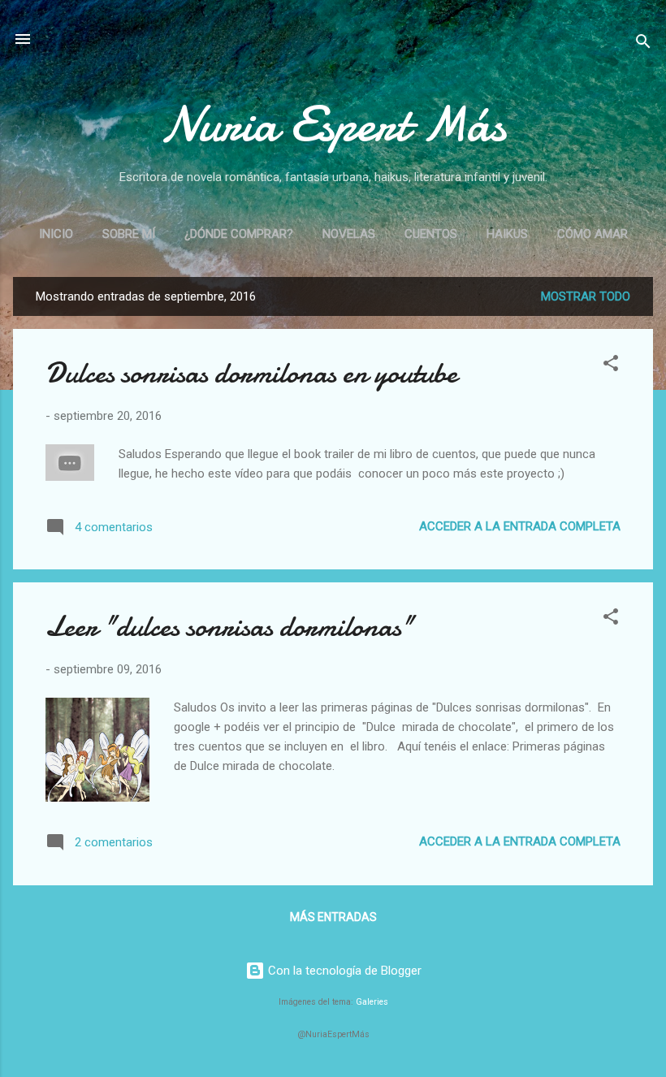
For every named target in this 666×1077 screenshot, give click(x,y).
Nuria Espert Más (333, 124)
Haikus (507, 234)
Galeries (372, 1002)
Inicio (56, 234)
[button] (611, 365)
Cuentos (430, 234)
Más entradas (333, 916)
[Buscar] (643, 44)
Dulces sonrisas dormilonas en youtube (251, 373)
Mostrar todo (585, 296)
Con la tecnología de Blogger (343, 970)
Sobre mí (128, 234)
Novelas (348, 234)
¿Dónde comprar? (238, 234)
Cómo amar (592, 234)
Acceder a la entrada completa (520, 526)
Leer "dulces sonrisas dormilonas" (229, 627)
